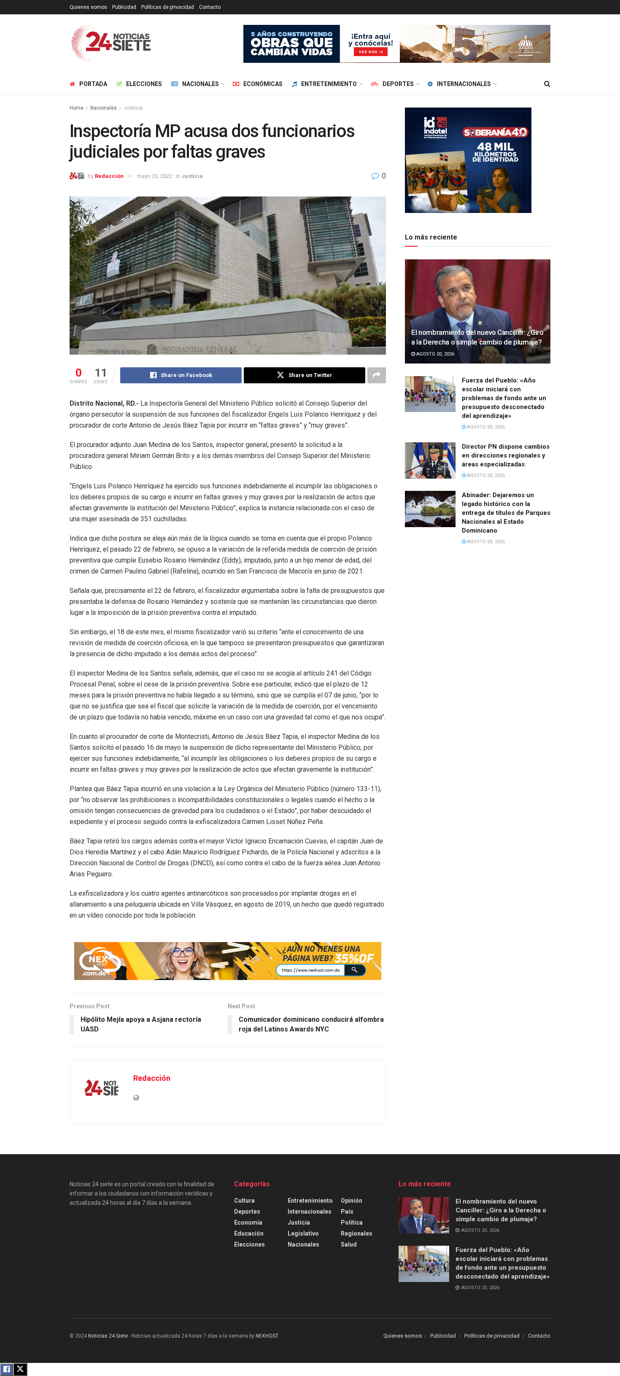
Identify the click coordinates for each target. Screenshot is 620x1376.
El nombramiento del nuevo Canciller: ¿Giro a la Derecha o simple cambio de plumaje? (501, 1210)
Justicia (133, 108)
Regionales (356, 1233)
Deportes (398, 84)
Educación (249, 1233)
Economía (248, 1222)
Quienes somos (88, 7)
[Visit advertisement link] (396, 44)
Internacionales (464, 84)
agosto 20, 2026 (434, 354)
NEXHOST (267, 1336)
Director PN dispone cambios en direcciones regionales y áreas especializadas (506, 455)
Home (77, 108)
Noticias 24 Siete (108, 1336)
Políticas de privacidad (167, 7)
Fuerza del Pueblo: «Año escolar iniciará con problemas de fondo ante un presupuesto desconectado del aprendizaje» (504, 398)
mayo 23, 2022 (154, 176)
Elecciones (144, 84)
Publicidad (124, 7)
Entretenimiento (329, 84)
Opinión (351, 1200)
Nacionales (200, 84)
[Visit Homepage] (111, 44)
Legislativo (303, 1233)
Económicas (263, 84)
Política (352, 1222)
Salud (349, 1244)
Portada (93, 84)
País (347, 1211)
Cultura (244, 1200)
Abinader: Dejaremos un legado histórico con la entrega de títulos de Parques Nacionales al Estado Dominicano (506, 512)
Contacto (210, 7)
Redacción (109, 176)
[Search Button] (547, 83)
